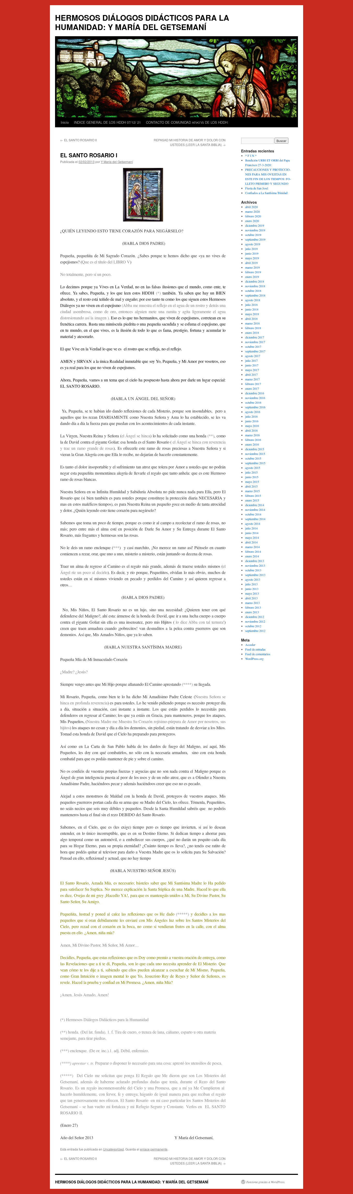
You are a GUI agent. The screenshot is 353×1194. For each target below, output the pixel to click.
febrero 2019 (253, 272)
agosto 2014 (252, 523)
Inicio (65, 122)
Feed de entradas (255, 649)
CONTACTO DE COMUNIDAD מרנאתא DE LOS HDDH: (187, 122)
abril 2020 (251, 207)
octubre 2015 (253, 458)
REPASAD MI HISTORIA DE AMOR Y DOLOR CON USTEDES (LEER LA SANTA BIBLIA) (190, 142)
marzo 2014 (252, 547)
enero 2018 (252, 332)
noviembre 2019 (255, 230)
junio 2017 (251, 365)
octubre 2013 (253, 570)
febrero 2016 (253, 440)
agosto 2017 (252, 356)
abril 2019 (251, 263)
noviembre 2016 (255, 398)
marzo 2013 (252, 603)
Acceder (250, 645)
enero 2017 (252, 388)
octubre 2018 (253, 291)
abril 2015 (251, 486)
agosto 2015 (252, 468)
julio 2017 (251, 360)
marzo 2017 (252, 379)
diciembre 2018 (254, 281)
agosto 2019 (252, 244)
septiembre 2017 (255, 351)
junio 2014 (251, 533)
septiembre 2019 (255, 239)
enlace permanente (153, 1149)
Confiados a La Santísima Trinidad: (266, 193)
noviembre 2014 (255, 509)
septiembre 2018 (255, 295)
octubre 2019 (253, 235)
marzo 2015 (252, 491)
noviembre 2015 (255, 454)
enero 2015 (252, 500)
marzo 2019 (252, 267)
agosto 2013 (252, 579)
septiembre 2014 (255, 519)
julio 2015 (251, 472)
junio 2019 (251, 253)
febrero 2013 (253, 607)
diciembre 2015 (254, 449)
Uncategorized (113, 1149)
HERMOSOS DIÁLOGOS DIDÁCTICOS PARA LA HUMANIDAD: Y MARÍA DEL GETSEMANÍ (142, 22)
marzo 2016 (252, 435)
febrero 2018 (253, 328)
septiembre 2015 (255, 463)
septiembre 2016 (255, 407)
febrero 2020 (253, 216)
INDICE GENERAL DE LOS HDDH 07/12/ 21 (107, 122)
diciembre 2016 (254, 393)
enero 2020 (252, 221)
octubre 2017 (253, 346)
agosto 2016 (252, 412)
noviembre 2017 (255, 342)
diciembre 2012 (254, 617)
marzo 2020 (252, 211)
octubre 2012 (253, 626)
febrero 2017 (253, 384)
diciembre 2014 (254, 505)
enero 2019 (252, 277)
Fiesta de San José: (256, 188)
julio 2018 (251, 305)
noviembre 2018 (255, 286)
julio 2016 (251, 416)
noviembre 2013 (255, 565)
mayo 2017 (252, 370)
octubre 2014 (253, 514)
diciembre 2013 (254, 561)
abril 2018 (251, 318)
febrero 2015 (253, 495)
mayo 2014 (252, 537)
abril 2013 (251, 598)
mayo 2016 (252, 426)
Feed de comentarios (257, 654)
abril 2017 (251, 374)
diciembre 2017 (254, 337)
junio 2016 (251, 421)
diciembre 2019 (254, 225)
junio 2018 (251, 309)
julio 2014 (251, 528)
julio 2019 (251, 249)
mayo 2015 (252, 482)
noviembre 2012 (255, 621)
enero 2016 (252, 444)
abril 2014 (251, 542)
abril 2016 (251, 430)
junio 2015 (251, 477)
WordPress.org (254, 659)
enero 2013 (252, 612)
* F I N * (251, 155)
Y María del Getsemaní (117, 161)
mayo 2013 (252, 593)
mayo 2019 (252, 258)
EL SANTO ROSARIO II (78, 140)
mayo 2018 (252, 314)
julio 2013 (251, 584)
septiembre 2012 (255, 631)
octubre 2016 (253, 402)
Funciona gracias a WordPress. (265, 1182)
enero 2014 (252, 556)
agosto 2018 (252, 300)
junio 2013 (251, 589)
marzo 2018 (252, 323)
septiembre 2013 (255, 575)
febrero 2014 (253, 551)
